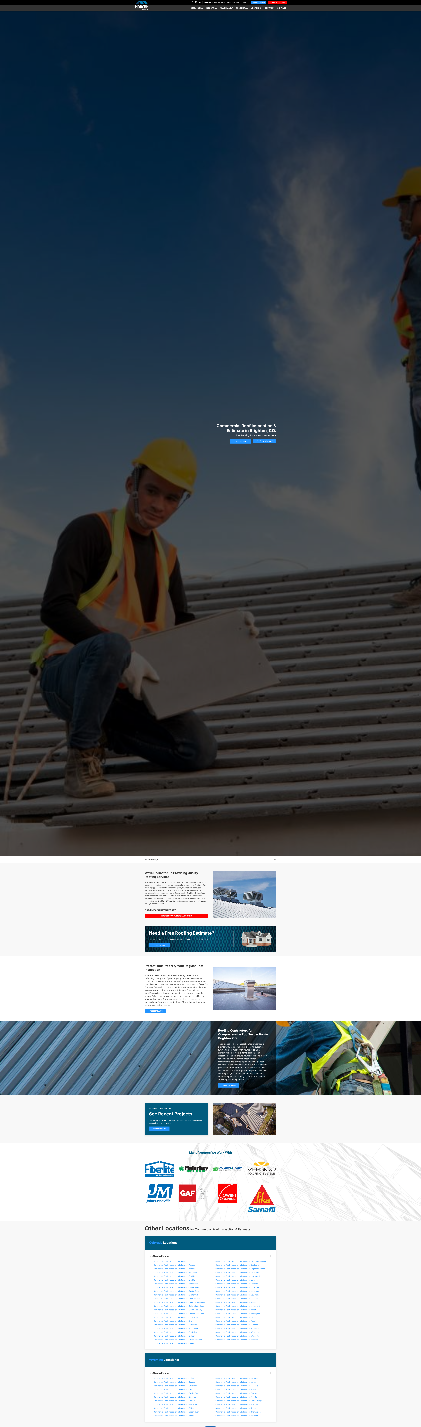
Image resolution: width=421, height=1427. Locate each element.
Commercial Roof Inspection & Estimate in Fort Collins (176, 1328)
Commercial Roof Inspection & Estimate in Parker (235, 1317)
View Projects (159, 1129)
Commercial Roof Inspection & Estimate (169, 1261)
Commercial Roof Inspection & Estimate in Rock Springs (238, 1401)
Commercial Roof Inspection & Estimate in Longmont (237, 1291)
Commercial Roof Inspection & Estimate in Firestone (175, 1325)
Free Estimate (259, 2)
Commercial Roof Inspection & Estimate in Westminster (238, 1332)
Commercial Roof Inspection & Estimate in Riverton (236, 1397)
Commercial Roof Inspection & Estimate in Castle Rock (176, 1291)
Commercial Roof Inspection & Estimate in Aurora (174, 1269)
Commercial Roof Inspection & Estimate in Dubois (174, 1401)
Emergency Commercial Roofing (176, 916)
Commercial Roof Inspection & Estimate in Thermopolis (238, 1412)
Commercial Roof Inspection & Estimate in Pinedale (236, 1386)
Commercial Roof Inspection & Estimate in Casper (174, 1382)
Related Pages (152, 859)
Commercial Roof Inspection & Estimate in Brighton (174, 1280)
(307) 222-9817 (241, 2)
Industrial (211, 8)
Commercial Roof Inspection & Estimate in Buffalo (174, 1378)
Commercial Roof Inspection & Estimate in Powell (235, 1389)
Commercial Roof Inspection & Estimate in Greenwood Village (241, 1261)
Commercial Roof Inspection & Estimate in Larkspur (236, 1280)
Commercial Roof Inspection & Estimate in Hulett (173, 1415)
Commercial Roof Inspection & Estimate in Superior (236, 1325)
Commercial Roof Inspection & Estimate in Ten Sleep (237, 1408)
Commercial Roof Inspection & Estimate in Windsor (236, 1340)
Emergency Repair (278, 2)
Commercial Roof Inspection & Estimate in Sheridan (236, 1404)
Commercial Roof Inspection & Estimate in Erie (172, 1321)
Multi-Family (226, 8)
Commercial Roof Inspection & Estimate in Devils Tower (176, 1393)
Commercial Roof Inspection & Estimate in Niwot (235, 1310)
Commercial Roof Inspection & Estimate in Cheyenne (175, 1386)
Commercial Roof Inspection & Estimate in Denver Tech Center (179, 1313)
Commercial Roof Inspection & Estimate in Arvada (174, 1265)
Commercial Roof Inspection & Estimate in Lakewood (237, 1276)
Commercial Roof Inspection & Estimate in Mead (235, 1302)
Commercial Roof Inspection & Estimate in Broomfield (175, 1284)
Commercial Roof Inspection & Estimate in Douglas (174, 1397)
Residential (242, 8)
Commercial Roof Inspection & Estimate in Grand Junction (177, 1340)
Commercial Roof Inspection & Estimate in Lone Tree (237, 1287)
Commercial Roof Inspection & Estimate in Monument (237, 1306)
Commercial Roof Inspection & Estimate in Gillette (174, 1408)
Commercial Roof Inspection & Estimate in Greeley (174, 1343)
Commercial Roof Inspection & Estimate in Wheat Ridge (238, 1336)
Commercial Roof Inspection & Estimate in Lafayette (237, 1272)
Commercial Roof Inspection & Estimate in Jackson (236, 1378)
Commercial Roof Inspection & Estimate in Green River (176, 1412)
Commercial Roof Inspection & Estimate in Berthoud (175, 1272)
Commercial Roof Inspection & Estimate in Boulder (174, 1276)
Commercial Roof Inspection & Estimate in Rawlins (236, 1393)
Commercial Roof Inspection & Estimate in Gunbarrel (237, 1265)
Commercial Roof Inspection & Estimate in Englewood (175, 1317)
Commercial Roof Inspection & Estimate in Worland (236, 1415)
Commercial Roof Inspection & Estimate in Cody (173, 1389)
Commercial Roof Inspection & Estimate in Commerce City (177, 1310)
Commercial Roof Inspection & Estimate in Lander (236, 1382)
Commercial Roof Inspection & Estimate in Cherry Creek (176, 1298)
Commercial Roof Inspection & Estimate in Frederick (175, 1332)
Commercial (196, 8)
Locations (256, 8)
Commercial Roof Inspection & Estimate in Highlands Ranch (240, 1269)
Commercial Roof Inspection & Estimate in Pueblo (236, 1321)
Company (269, 8)
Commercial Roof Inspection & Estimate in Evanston (175, 1404)
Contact (281, 8)
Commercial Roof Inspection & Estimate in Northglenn (237, 1313)
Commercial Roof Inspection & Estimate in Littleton (236, 1284)
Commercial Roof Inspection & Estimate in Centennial (175, 1295)
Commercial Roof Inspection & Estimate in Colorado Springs (178, 1306)
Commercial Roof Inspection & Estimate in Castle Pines (176, 1287)
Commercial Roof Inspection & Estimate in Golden (174, 1336)
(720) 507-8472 (219, 2)
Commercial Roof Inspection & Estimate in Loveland (237, 1298)
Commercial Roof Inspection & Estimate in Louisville (237, 1295)
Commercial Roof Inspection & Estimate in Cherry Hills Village (179, 1302)
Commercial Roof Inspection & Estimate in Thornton (237, 1328)
